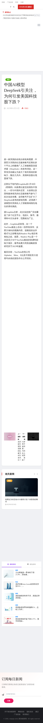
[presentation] (35, 15)
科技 (8, 79)
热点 (16, 582)
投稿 (3, 2)
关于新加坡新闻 (10, 712)
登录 (16, 2)
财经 (16, 570)
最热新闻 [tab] (32, 564)
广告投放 (17, 714)
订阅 (8, 701)
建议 (37, 712)
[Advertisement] (21, 49)
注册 (22, 2)
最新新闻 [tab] (12, 564)
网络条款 (21, 712)
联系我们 (26, 714)
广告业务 (10, 2)
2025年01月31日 (12, 108)
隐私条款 (30, 712)
